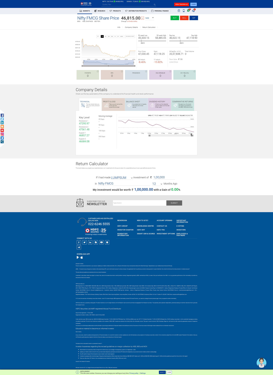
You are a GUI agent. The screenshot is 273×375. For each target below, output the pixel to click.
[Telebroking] (178, 10)
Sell (184, 18)
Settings (143, 373)
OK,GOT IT (162, 372)
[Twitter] (84, 242)
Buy (175, 18)
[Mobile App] (183, 10)
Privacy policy (133, 373)
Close (169, 372)
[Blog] (96, 242)
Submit (174, 203)
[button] (149, 18)
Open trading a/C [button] (181, 4)
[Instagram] (107, 242)
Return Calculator (148, 27)
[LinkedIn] (90, 242)
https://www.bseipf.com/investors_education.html (86, 339)
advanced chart (130, 36)
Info (118, 27)
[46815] (141, 41)
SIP (193, 18)
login (194, 4)
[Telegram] (79, 247)
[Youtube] (101, 242)
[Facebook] (79, 242)
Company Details (131, 27)
